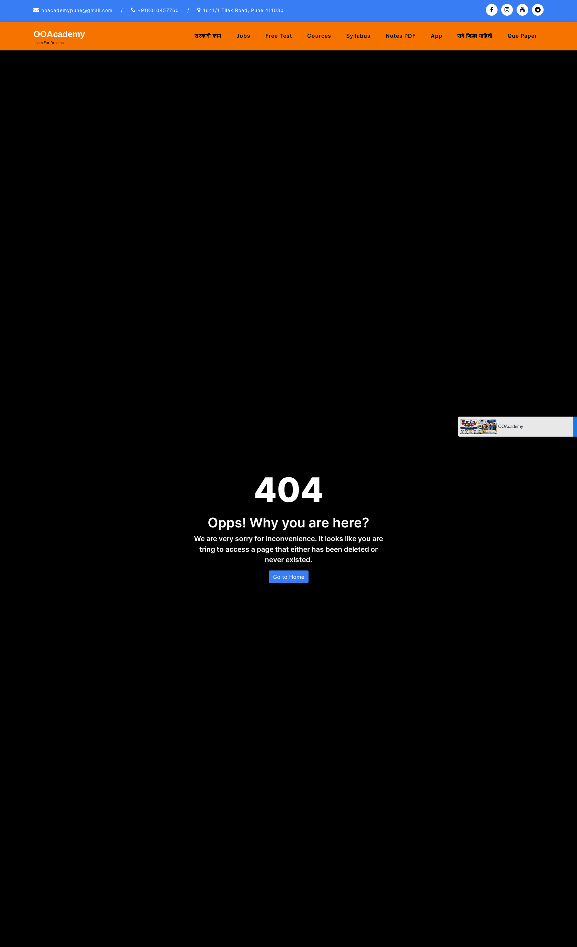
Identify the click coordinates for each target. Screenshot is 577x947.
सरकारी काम (208, 35)
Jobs (243, 35)
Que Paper (522, 35)
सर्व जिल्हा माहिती (475, 35)
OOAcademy (59, 34)
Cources (319, 35)
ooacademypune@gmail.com (77, 10)
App (436, 35)
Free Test (278, 35)
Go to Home (288, 576)
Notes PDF (401, 35)
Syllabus (358, 35)
